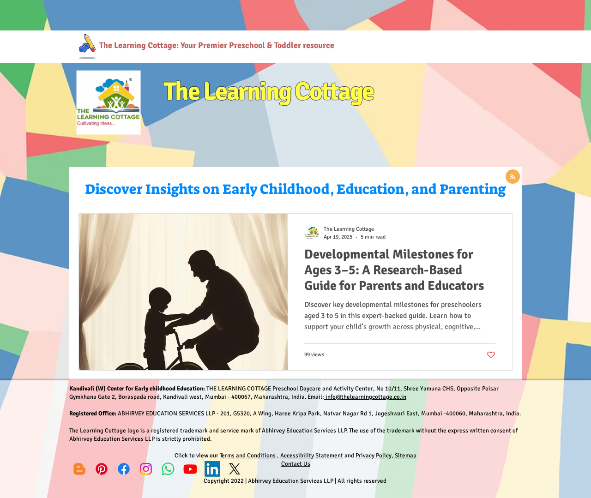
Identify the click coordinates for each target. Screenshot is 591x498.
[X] (234, 469)
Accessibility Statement (311, 455)
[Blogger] (79, 469)
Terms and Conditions (248, 455)
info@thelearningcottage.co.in (365, 397)
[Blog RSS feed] (513, 177)
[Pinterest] (101, 469)
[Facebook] (124, 469)
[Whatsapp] (168, 469)
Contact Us (295, 464)
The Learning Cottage (268, 91)
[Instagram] (146, 469)
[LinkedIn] (212, 469)
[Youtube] (190, 469)
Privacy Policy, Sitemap (386, 455)
